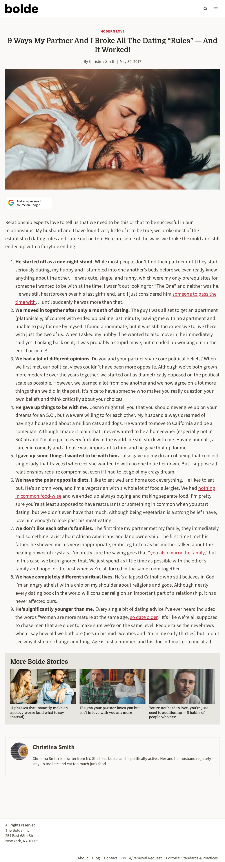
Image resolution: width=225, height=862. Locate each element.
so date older (144, 617)
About (83, 858)
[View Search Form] (205, 9)
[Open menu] (216, 8)
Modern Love (112, 31)
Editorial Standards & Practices (192, 858)
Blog (96, 858)
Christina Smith (102, 61)
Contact (110, 858)
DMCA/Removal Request (141, 858)
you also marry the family (177, 552)
